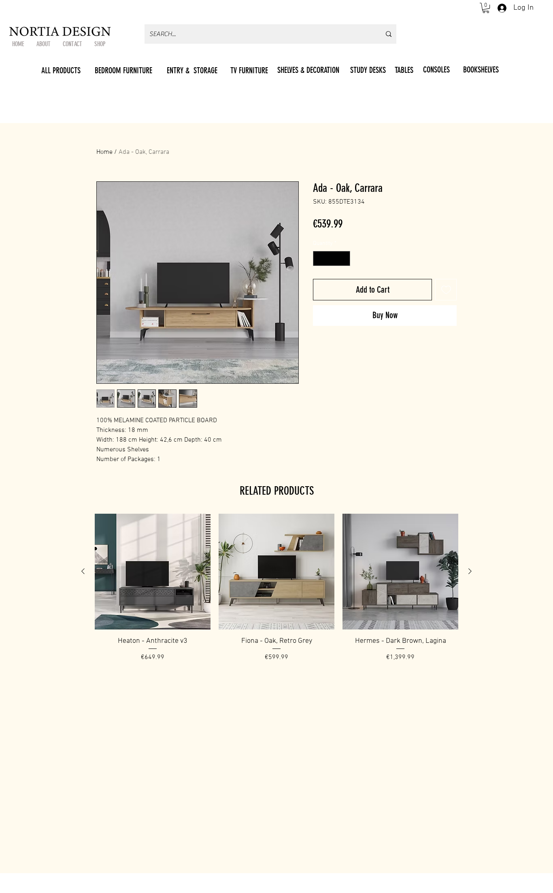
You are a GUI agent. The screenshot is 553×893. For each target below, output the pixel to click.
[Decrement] (319, 258)
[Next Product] (470, 571)
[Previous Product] (83, 571)
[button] (486, 8)
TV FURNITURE (249, 70)
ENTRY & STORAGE (192, 70)
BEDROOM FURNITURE (123, 70)
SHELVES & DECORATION (308, 70)
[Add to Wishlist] (446, 289)
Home (104, 152)
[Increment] (344, 258)
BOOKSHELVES (481, 69)
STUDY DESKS (368, 70)
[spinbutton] (331, 258)
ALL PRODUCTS (61, 70)
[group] (276, 593)
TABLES (404, 70)
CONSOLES (436, 69)
